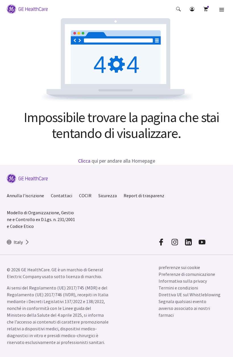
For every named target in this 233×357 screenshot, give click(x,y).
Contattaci (61, 195)
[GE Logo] (27, 10)
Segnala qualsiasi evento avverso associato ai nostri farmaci (184, 308)
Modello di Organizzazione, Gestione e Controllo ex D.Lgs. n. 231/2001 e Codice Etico (41, 219)
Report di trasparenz (144, 195)
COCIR (85, 195)
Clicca (84, 161)
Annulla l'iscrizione (25, 195)
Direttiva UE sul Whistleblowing (189, 294)
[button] (178, 9)
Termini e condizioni (178, 288)
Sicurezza (107, 195)
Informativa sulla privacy (183, 281)
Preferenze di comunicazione (187, 274)
